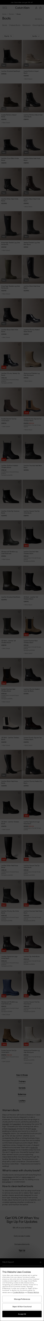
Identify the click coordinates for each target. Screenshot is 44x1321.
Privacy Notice (33, 1292)
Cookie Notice (18, 1292)
